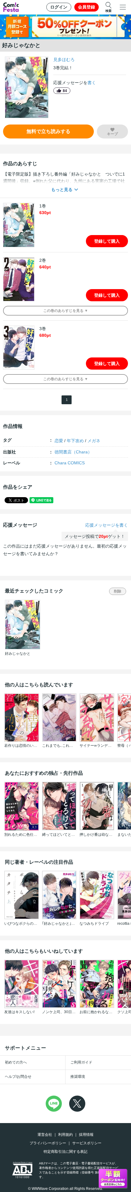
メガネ (93, 440)
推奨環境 (77, 1076)
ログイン (58, 7)
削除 (117, 591)
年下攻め (75, 440)
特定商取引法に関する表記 (65, 1151)
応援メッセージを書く (106, 525)
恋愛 (59, 440)
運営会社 (44, 1134)
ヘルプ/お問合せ (18, 1076)
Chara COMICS (70, 462)
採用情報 (86, 1134)
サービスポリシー (86, 1143)
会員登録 (86, 7)
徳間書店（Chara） (73, 451)
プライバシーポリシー (48, 1143)
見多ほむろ (64, 59)
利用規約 (65, 1134)
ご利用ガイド (81, 1062)
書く (91, 82)
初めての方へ (16, 1062)
